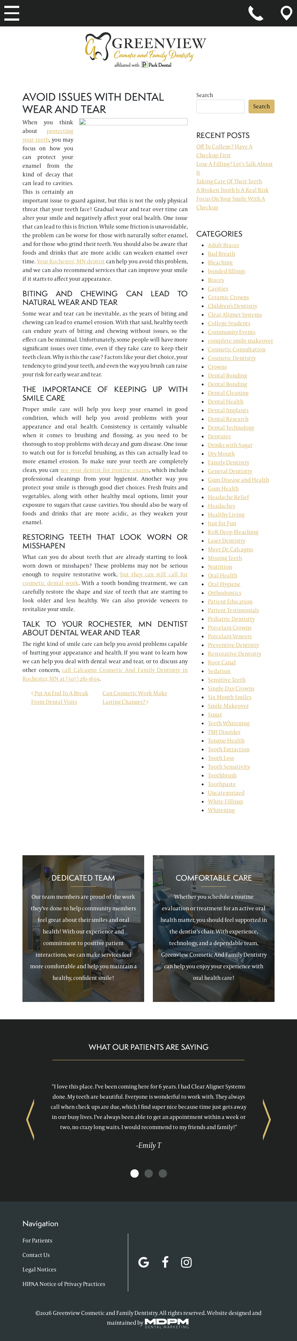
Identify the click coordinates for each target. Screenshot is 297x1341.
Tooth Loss (221, 758)
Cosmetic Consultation (236, 349)
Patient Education (230, 601)
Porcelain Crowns (229, 627)
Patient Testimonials (233, 610)
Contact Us (36, 1255)
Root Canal (222, 662)
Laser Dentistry (226, 540)
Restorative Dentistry (234, 653)
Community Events (231, 332)
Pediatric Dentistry (231, 619)
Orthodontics (224, 593)
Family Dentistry (228, 462)
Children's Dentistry (232, 306)
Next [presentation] (267, 1119)
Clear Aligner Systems (235, 314)
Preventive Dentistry (233, 645)
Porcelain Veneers (230, 636)
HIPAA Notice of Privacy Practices (63, 1284)
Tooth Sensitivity (229, 766)
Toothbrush (222, 775)
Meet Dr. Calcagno (230, 549)
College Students (229, 323)
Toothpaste (222, 784)
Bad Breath (221, 254)
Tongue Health (226, 740)
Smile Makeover (228, 706)
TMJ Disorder (224, 732)
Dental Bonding (227, 375)
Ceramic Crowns (228, 297)
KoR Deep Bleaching (233, 532)
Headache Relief (228, 497)
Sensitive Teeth (227, 680)
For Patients (37, 1240)
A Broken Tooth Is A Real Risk (232, 190)
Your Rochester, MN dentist (71, 261)
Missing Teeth (225, 558)
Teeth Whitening (229, 723)
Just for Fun (222, 523)
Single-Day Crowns (231, 688)
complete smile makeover (240, 340)
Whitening (221, 810)
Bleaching (220, 262)
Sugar (215, 714)
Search (204, 95)
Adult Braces (223, 245)
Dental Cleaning (228, 393)
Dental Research (228, 419)
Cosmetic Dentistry (232, 358)
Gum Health (223, 488)
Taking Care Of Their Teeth (229, 181)
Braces (216, 280)
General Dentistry (230, 471)
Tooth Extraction (229, 749)
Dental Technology (231, 427)
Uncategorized (226, 793)
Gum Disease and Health (238, 480)
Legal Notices (39, 1269)
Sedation (219, 671)
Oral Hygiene (224, 584)
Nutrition (220, 567)
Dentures (219, 436)
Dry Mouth (221, 454)
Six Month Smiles (229, 697)
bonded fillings (226, 271)
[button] (134, 1173)
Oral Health (222, 575)
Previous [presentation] (30, 1119)
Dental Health (225, 401)
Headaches (221, 506)
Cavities (218, 288)
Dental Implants (228, 410)
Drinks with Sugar (230, 445)
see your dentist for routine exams (104, 470)
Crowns (217, 367)
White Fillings (225, 801)
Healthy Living (226, 514)
